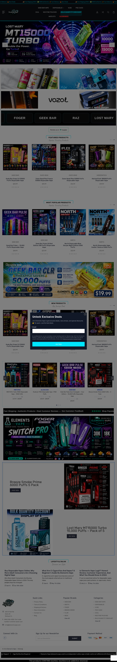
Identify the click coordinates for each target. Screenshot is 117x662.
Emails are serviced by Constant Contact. (72, 339)
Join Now (58, 344)
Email (34, 327)
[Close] (85, 314)
